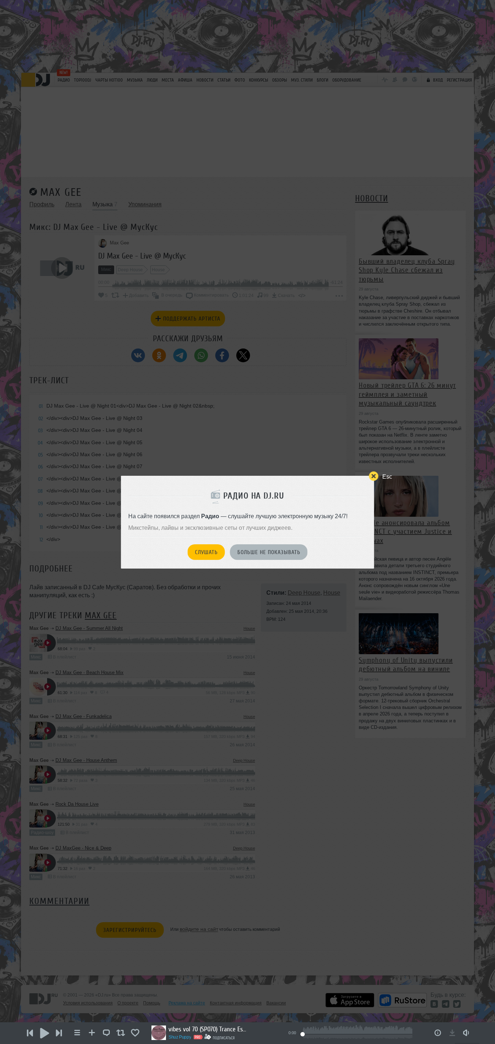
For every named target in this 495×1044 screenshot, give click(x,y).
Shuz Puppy (180, 1037)
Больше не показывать (268, 552)
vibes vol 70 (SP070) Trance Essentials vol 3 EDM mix (208, 1029)
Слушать (206, 552)
